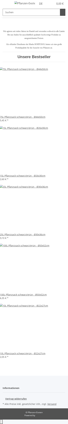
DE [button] (41, 3)
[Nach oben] (1, 422)
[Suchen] (62, 12)
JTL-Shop (40, 415)
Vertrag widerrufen (16, 398)
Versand (51, 404)
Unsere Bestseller (34, 57)
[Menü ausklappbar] (7, 4)
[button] (48, 3)
